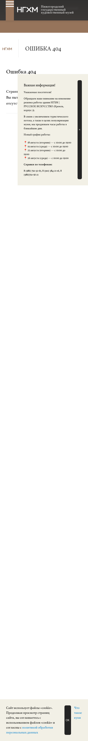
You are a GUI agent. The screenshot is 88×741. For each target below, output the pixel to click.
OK (68, 720)
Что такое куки (78, 713)
